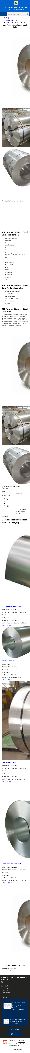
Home (7, 17)
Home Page (6, 988)
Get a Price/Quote (7, 625)
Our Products (6, 992)
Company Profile (7, 990)
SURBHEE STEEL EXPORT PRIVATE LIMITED (16, 8)
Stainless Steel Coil (11, 21)
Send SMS (16, 1034)
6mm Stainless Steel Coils (11, 606)
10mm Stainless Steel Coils (11, 864)
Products (8, 19)
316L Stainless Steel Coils (11, 762)
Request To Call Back (8, 971)
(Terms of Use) (21, 1042)
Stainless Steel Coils (9, 661)
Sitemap (5, 997)
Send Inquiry (16, 1029)
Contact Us (5, 995)
